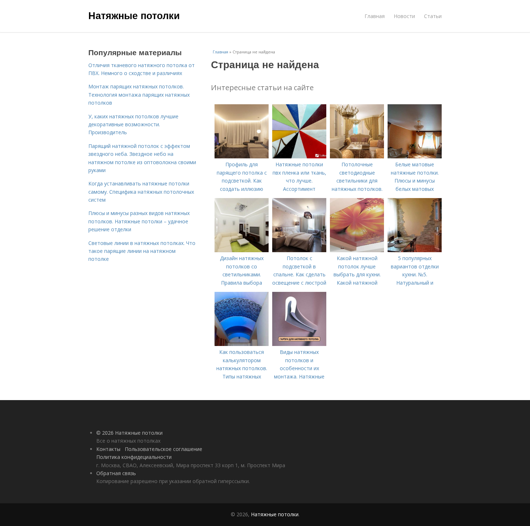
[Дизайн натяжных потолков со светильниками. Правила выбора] (242, 250)
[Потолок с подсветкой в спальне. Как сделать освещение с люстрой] (299, 250)
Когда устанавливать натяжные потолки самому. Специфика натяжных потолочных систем (141, 191)
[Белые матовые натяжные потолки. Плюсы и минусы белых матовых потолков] (415, 156)
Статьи (433, 16)
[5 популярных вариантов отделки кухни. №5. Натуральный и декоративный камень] (415, 250)
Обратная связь (116, 473)
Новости (404, 16)
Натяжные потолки (134, 15)
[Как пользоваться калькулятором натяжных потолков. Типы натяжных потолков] (242, 344)
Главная (375, 16)
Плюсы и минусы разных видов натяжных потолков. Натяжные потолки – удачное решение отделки (139, 221)
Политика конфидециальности (134, 456)
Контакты (108, 449)
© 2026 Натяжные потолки (129, 432)
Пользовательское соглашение (163, 449)
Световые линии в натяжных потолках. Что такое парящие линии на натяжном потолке (141, 251)
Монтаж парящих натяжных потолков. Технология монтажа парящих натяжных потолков (139, 94)
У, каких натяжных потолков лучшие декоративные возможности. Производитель (133, 124)
